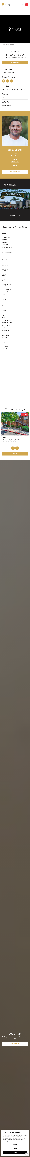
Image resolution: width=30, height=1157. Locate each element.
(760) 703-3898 (15, 161)
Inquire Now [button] (15, 62)
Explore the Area (15, 215)
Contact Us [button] (15, 1043)
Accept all (15, 1152)
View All (15, 453)
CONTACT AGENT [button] (15, 171)
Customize (15, 1148)
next (17, 448)
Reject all (15, 1144)
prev (13, 448)
